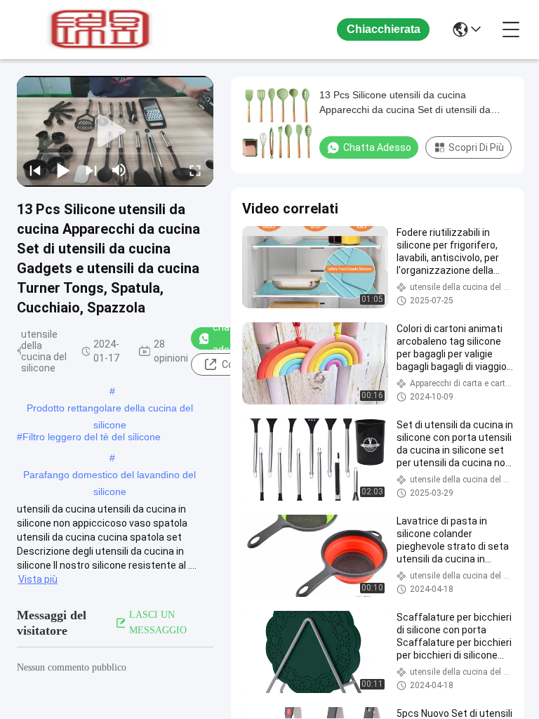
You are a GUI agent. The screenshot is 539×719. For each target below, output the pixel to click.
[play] (115, 131)
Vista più (38, 579)
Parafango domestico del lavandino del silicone (109, 476)
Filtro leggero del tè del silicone (91, 436)
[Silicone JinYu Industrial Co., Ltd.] (94, 29)
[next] (91, 169)
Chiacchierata (383, 29)
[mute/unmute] (119, 169)
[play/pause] (63, 169)
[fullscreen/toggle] (195, 169)
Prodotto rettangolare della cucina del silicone (110, 409)
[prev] (35, 169)
